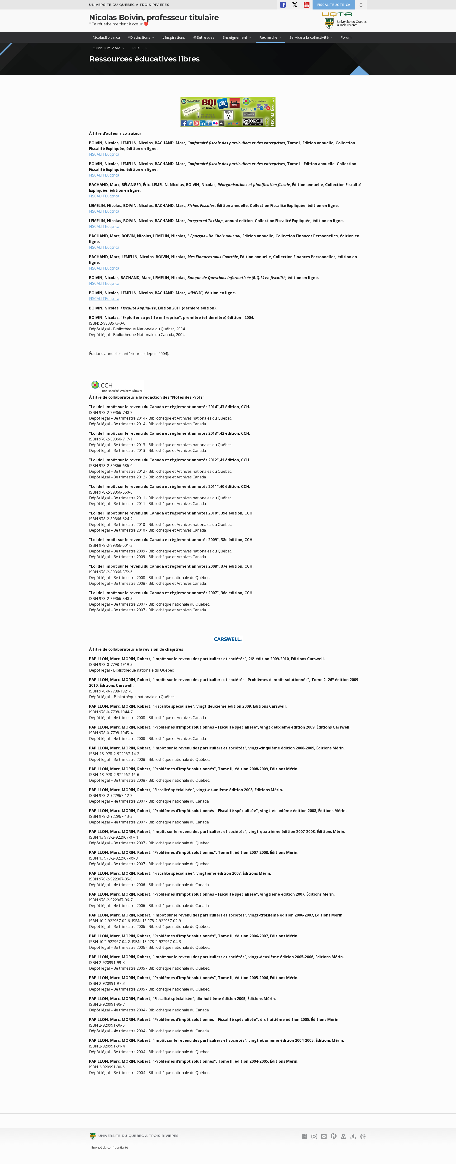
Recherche (268, 37)
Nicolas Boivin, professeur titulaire (154, 17)
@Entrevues (204, 37)
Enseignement (235, 37)
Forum (346, 37)
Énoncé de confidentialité (109, 1147)
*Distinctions (139, 37)
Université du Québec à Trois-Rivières (129, 5)
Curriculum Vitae (106, 48)
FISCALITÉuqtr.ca (333, 4)
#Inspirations (173, 37)
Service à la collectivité (309, 37)
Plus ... (137, 48)
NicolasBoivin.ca (106, 37)
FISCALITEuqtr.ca (104, 154)
